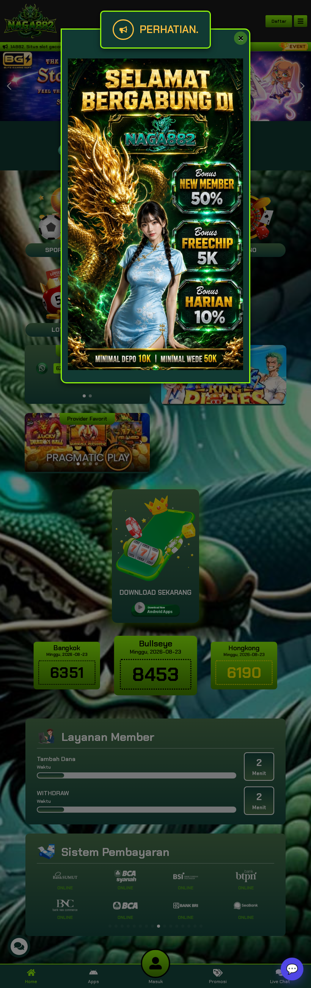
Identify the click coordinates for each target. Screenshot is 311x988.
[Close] (240, 38)
